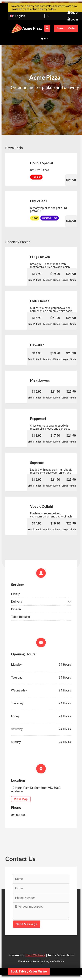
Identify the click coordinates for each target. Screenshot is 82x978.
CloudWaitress (35, 955)
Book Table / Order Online (28, 971)
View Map (21, 799)
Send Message (26, 924)
